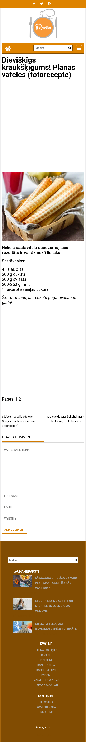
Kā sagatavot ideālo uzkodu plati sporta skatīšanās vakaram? (56, 582)
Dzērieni (46, 660)
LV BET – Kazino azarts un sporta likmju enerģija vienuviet (54, 605)
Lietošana (46, 702)
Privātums (46, 712)
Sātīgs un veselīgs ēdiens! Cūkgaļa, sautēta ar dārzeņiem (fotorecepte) (20, 421)
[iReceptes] (8, 48)
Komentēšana (46, 707)
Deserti (46, 655)
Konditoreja (46, 665)
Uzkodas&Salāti (46, 685)
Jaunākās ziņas (46, 650)
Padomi (46, 675)
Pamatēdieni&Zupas (46, 680)
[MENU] (79, 48)
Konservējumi (46, 670)
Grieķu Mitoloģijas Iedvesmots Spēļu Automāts (56, 626)
